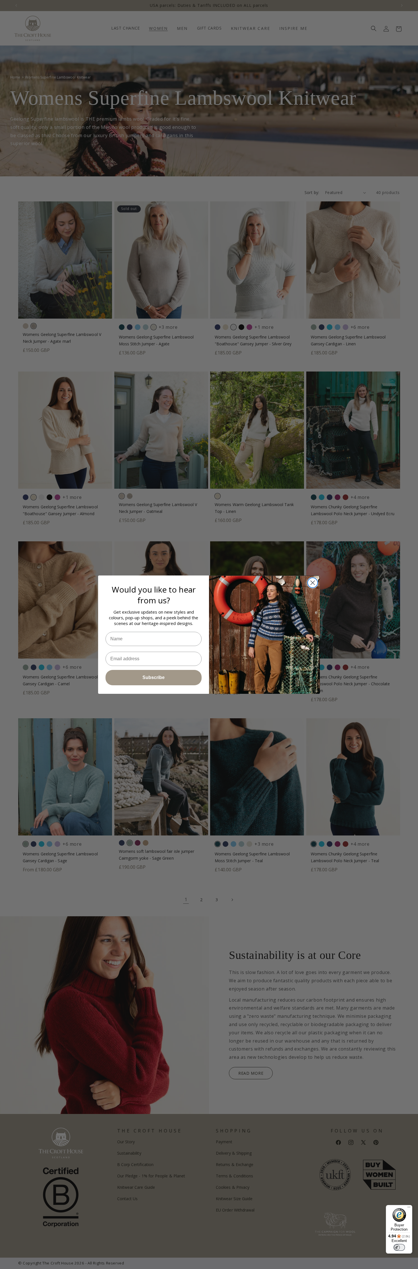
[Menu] (408, 1208)
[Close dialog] (313, 583)
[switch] (399, 1247)
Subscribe (153, 677)
